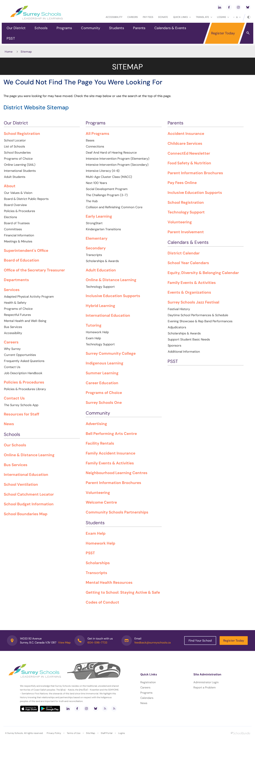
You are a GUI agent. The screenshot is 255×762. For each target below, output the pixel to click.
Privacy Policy (54, 733)
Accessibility (114, 17)
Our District (16, 28)
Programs (64, 28)
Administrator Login (206, 682)
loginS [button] (221, 17)
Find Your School (200, 640)
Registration (148, 682)
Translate (202, 17)
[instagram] (238, 7)
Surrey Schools (15, 733)
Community (90, 28)
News (143, 703)
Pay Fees (148, 17)
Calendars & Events (170, 28)
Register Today (223, 33)
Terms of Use (73, 733)
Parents (139, 28)
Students (116, 28)
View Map (64, 642)
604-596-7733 (97, 642)
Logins (121, 733)
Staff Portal (106, 733)
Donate (163, 17)
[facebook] (229, 7)
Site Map (90, 733)
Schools (41, 28)
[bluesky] (248, 7)
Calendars (146, 698)
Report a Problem (204, 687)
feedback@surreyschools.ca (152, 642)
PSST (11, 38)
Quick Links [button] (180, 17)
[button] (247, 33)
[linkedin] (220, 7)
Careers (132, 17)
